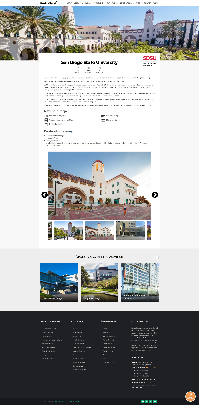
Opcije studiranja (78, 332)
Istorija (44, 355)
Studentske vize (77, 366)
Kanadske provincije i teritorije (52, 340)
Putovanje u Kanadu (48, 347)
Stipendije (75, 355)
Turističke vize (107, 344)
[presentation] (154, 257)
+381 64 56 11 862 (142, 376)
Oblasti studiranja (78, 340)
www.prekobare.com (62, 401)
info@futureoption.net (144, 365)
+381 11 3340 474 (142, 370)
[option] (99, 186)
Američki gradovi (47, 332)
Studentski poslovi (78, 362)
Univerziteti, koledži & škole (81, 347)
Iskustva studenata (78, 344)
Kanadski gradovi (47, 344)
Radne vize (106, 332)
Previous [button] (43, 194)
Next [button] (154, 194)
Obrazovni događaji (79, 370)
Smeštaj (105, 329)
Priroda (105, 355)
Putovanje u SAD (47, 336)
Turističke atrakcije (109, 347)
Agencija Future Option (142, 382)
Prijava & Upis (76, 329)
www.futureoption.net (145, 362)
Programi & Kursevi (78, 351)
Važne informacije (48, 358)
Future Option (74, 401)
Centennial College (52, 298)
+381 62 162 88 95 (142, 373)
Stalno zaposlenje (109, 336)
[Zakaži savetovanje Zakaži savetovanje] (190, 394)
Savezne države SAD (49, 329)
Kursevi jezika (76, 336)
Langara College (91, 298)
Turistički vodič (108, 351)
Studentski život (77, 358)
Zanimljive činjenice (48, 351)
